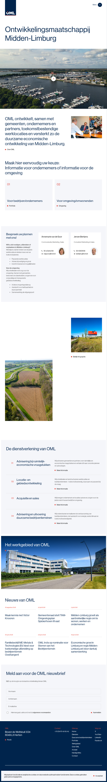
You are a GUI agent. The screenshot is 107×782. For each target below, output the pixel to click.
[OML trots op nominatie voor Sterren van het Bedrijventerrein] (53, 645)
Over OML (10, 149)
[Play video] (53, 78)
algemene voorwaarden (42, 712)
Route (9, 740)
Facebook (98, 740)
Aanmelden (97, 712)
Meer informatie (62, 470)
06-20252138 (49, 251)
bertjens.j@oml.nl (82, 254)
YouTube (98, 734)
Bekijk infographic (79, 357)
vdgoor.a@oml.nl (49, 254)
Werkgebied (76, 744)
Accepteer (99, 776)
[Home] (10, 15)
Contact (75, 756)
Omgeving (62, 206)
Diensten (75, 734)
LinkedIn (98, 737)
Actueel (74, 750)
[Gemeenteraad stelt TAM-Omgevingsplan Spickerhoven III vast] (53, 616)
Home (74, 731)
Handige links (76, 753)
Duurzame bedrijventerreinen (82, 737)
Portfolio (12, 206)
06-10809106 (80, 251)
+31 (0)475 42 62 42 (62, 731)
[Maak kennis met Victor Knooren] (20, 616)
